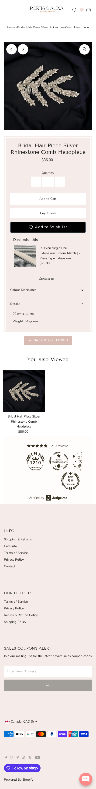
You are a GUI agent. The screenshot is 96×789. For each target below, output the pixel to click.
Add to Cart (47, 199)
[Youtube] (37, 758)
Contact (9, 566)
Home (11, 27)
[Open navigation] (14, 10)
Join (48, 685)
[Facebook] (6, 758)
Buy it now (48, 213)
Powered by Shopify (18, 779)
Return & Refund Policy (21, 615)
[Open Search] (74, 10)
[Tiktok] (23, 758)
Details (15, 304)
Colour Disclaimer (23, 290)
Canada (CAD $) (22, 721)
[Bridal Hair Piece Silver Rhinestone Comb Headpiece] (24, 391)
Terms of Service (16, 553)
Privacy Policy (14, 559)
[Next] (23, 49)
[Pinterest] (17, 758)
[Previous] (11, 49)
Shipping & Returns (18, 539)
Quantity (48, 173)
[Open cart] (88, 10)
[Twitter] (30, 758)
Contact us (47, 278)
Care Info (10, 546)
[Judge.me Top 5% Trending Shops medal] (70, 481)
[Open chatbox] (85, 779)
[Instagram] (11, 758)
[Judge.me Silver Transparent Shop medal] (58, 461)
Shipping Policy (15, 622)
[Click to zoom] (84, 49)
